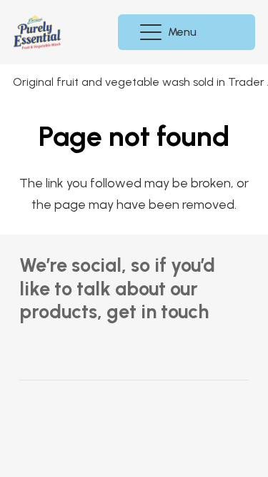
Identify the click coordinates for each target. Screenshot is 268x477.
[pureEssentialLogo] (37, 32)
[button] (170, 32)
